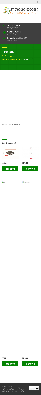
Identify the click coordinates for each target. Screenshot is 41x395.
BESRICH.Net (17, 391)
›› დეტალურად (9, 169)
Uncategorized (15, 59)
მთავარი (5, 59)
